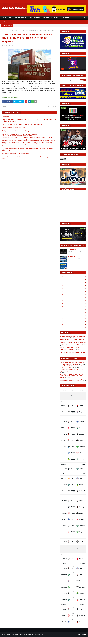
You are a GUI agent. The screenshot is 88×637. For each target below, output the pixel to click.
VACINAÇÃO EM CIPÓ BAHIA (75, 264)
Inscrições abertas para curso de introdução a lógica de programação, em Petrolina (72, 370)
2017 (73, 297)
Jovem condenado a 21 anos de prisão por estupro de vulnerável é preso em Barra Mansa (72, 375)
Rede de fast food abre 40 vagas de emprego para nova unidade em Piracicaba (72, 363)
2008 (73, 324)
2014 (73, 306)
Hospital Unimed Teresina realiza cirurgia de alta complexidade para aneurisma (72, 379)
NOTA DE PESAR (72, 249)
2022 (73, 282)
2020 (73, 288)
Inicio (79, 634)
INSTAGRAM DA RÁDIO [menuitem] (20, 18)
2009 (73, 321)
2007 (73, 327)
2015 (73, 303)
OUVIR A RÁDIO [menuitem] (47, 18)
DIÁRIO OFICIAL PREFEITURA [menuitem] (62, 18)
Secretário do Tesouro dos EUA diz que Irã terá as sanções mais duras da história (73, 343)
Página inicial (5, 30)
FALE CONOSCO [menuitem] (23, 22)
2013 (73, 309)
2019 (73, 291)
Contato (84, 634)
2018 (73, 294)
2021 (73, 285)
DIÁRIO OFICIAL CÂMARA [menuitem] (9, 22)
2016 (73, 300)
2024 (73, 276)
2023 (73, 279)
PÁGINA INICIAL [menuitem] (7, 18)
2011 (73, 315)
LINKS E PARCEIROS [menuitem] (34, 18)
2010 (73, 318)
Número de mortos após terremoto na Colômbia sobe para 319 (71, 348)
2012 (73, 312)
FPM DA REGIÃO (72, 257)
